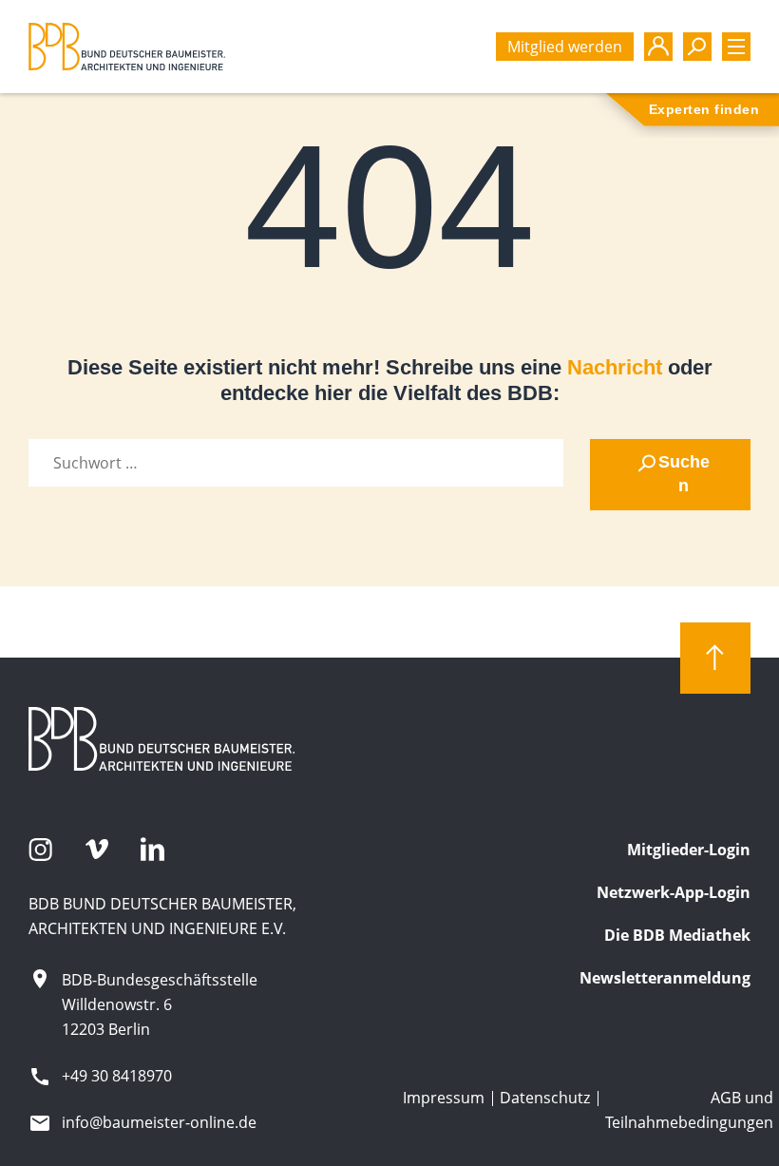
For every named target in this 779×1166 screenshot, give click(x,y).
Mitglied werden (564, 46)
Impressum (443, 1097)
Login (658, 46)
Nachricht (614, 367)
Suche (697, 46)
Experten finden (704, 109)
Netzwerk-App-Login (673, 892)
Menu (736, 46)
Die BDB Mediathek (677, 935)
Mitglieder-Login (688, 849)
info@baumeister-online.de (159, 1122)
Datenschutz (545, 1097)
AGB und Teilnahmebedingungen (689, 1110)
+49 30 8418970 (117, 1075)
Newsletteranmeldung (665, 977)
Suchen (684, 473)
